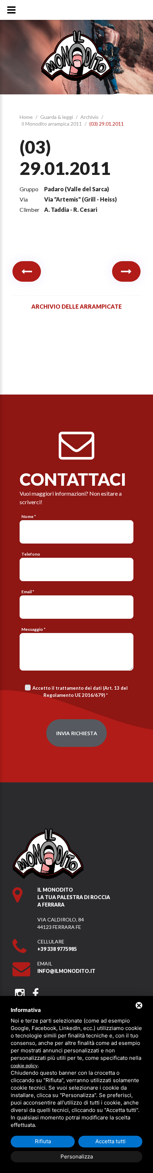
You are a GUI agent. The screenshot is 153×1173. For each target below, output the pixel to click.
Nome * (28, 516)
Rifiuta (43, 1141)
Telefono (30, 554)
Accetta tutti (110, 1141)
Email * (27, 591)
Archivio (90, 117)
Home (27, 117)
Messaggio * (33, 629)
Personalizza (76, 1156)
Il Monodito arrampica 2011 (52, 124)
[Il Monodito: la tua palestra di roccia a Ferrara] (76, 34)
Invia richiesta (76, 733)
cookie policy (24, 1065)
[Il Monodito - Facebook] (35, 991)
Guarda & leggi (57, 117)
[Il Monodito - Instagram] (19, 991)
